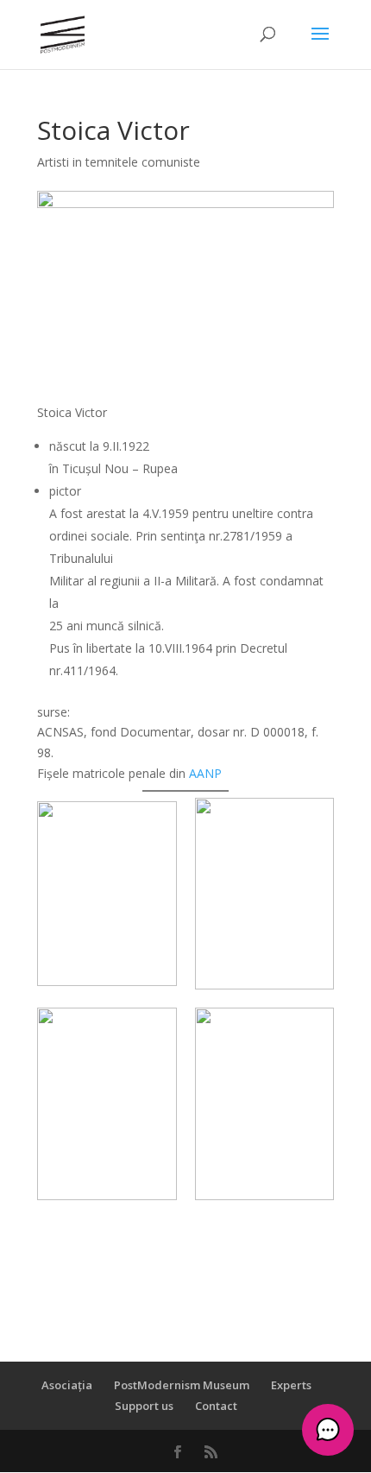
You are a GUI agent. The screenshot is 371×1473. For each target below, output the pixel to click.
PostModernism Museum (181, 1385)
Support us (144, 1405)
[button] (328, 1430)
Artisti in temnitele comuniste (118, 162)
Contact (216, 1405)
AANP (205, 773)
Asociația (66, 1385)
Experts (291, 1385)
